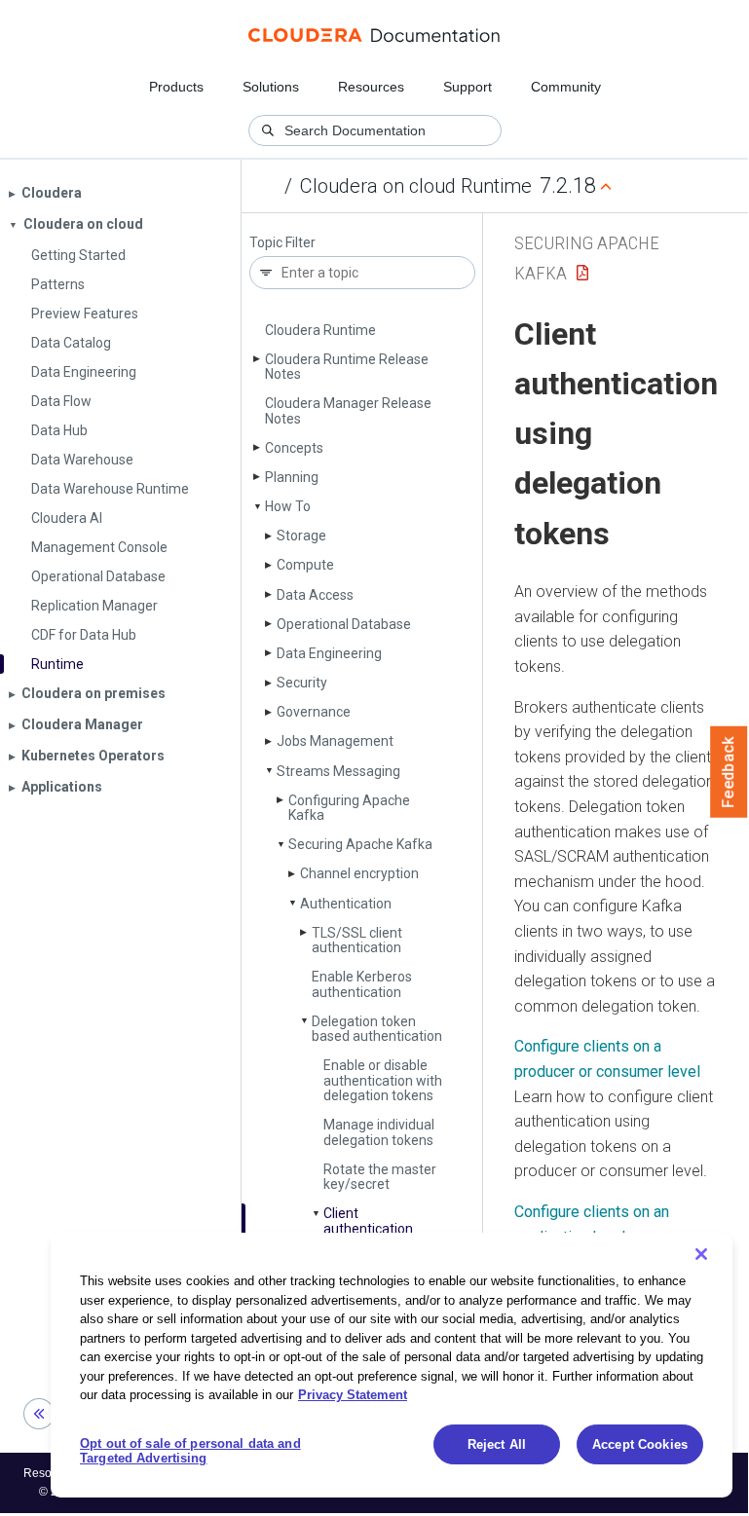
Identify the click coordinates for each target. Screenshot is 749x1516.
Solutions (271, 86)
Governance (314, 712)
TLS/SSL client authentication (357, 940)
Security (302, 682)
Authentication (346, 903)
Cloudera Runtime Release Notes (347, 366)
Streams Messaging (338, 771)
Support (467, 86)
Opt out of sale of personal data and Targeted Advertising (190, 1451)
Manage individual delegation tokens (378, 1132)
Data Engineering (329, 653)
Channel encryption (359, 873)
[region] (391, 1365)
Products (176, 86)
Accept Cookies (640, 1444)
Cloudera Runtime (320, 330)
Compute (305, 565)
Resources (371, 86)
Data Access (315, 595)
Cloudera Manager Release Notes (348, 410)
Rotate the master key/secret (379, 1177)
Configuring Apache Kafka (349, 808)
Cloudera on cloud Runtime (416, 186)
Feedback (729, 772)
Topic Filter (282, 243)
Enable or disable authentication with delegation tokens (382, 1080)
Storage (301, 535)
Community (566, 86)
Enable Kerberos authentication (362, 984)
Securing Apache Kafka (360, 844)
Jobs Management (335, 741)
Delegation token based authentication (377, 1029)
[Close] (701, 1254)
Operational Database (344, 624)
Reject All (497, 1444)
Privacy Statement (352, 1394)
